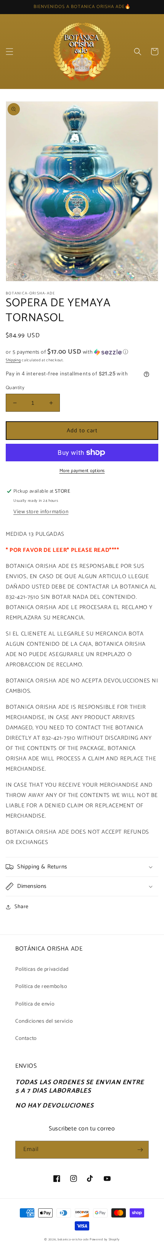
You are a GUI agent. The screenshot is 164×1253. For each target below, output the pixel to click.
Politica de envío (35, 1004)
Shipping (13, 360)
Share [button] (21, 906)
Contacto (26, 1038)
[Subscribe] (140, 1150)
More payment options (82, 470)
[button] (9, 51)
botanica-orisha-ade (73, 1239)
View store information (40, 512)
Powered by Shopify (105, 1239)
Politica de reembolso (41, 986)
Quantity (15, 388)
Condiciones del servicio (44, 1021)
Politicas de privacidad (42, 969)
